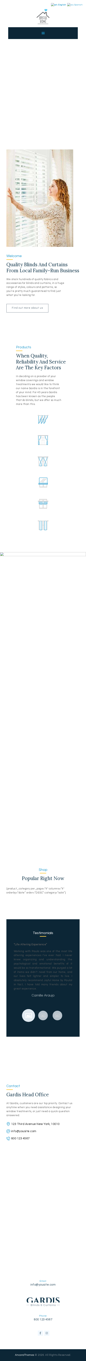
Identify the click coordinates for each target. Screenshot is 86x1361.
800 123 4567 (20, 1138)
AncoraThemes (24, 1355)
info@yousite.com (23, 1131)
